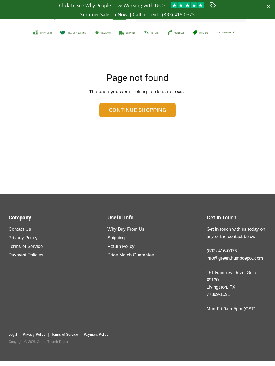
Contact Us (20, 229)
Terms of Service (26, 246)
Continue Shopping (137, 110)
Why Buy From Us (125, 229)
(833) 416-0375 (178, 14)
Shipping (116, 237)
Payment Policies (26, 254)
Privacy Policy (23, 237)
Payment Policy (96, 335)
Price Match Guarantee (130, 254)
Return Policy (121, 246)
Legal (13, 335)
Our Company (224, 32)
